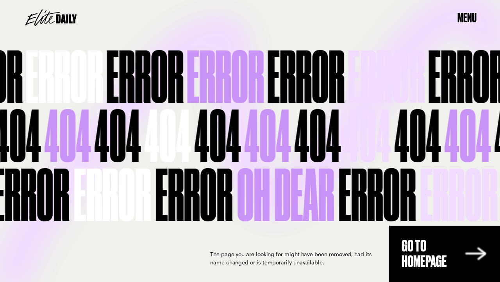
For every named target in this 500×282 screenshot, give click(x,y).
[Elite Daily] (51, 17)
